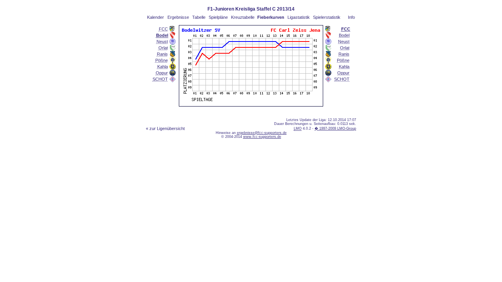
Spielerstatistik (326, 17)
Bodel (344, 35)
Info (351, 17)
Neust (162, 41)
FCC (163, 29)
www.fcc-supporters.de (262, 137)
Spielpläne (218, 17)
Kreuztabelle (243, 17)
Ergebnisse (178, 17)
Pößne (161, 60)
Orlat (163, 47)
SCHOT (160, 79)
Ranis (162, 54)
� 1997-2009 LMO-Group (335, 128)
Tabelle (199, 17)
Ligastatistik (298, 17)
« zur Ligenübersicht (165, 128)
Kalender (155, 17)
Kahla (162, 66)
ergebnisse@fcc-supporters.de (262, 133)
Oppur (162, 72)
